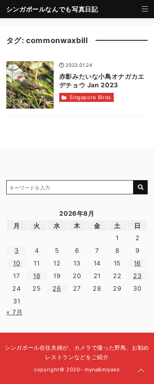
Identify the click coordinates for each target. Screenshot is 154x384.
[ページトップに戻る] (141, 371)
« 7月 (14, 312)
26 (57, 288)
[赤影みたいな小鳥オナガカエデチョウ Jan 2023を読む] (30, 85)
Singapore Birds (90, 97)
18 (36, 276)
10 (16, 263)
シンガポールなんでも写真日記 (52, 9)
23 (137, 276)
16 (137, 263)
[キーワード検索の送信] (140, 187)
